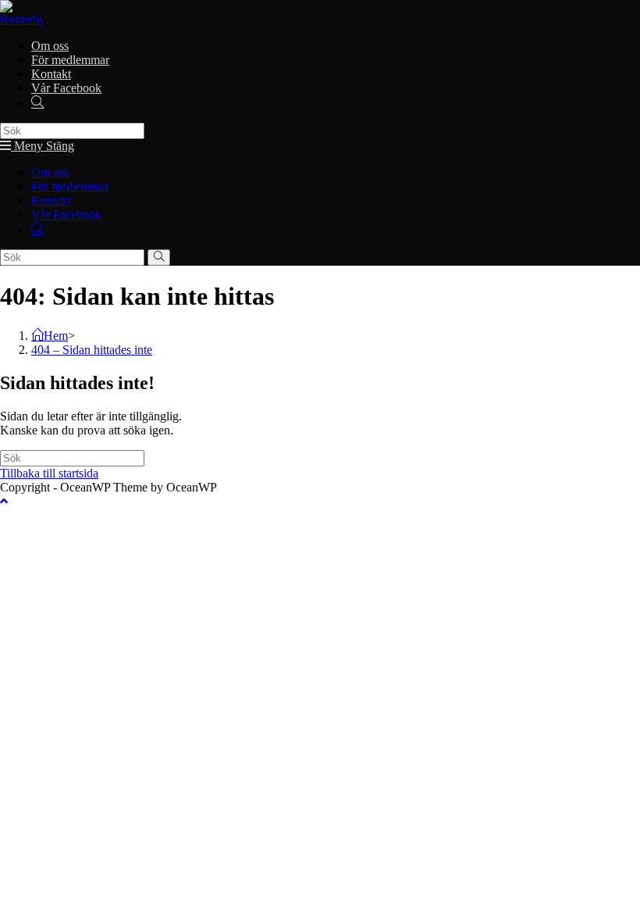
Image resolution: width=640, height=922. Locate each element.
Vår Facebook (66, 214)
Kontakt (51, 200)
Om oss (50, 172)
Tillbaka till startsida (49, 473)
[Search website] (37, 102)
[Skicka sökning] (159, 257)
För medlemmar (70, 186)
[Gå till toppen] (4, 501)
